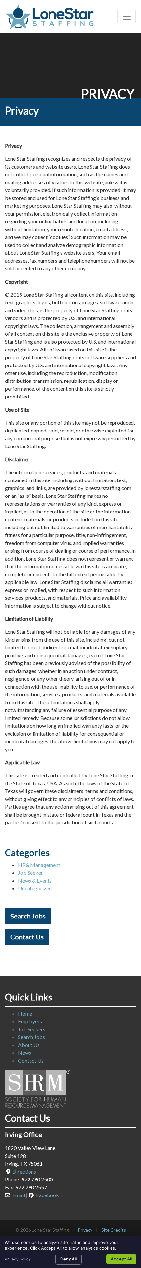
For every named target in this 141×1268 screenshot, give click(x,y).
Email (18, 1195)
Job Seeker (30, 873)
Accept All (121, 1258)
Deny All (68, 1258)
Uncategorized (35, 888)
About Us (29, 1045)
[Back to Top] (134, 1134)
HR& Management (39, 865)
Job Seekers (31, 1029)
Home (25, 1013)
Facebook (47, 1195)
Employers (30, 1021)
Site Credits (113, 1230)
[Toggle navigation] (126, 16)
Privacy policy (18, 1259)
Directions (24, 1171)
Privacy (85, 1230)
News (24, 1052)
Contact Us (27, 937)
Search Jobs (28, 916)
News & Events (35, 880)
